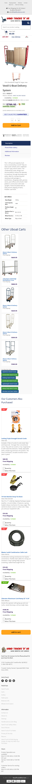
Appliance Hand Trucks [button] (9, 372)
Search (25, 23)
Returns (3, 736)
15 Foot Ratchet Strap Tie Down (12, 497)
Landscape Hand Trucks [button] (9, 381)
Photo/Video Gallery (11, 147)
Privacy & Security (6, 733)
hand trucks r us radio (8, 730)
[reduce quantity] (12, 120)
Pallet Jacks (4, 698)
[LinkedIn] (14, 680)
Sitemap (20, 2)
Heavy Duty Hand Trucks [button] (9, 388)
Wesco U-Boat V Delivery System (10, 252)
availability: (6, 464)
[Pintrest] (10, 680)
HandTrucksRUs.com (19, 778)
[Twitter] (6, 680)
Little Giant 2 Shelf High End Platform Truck (9, 279)
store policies (5, 727)
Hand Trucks (5, 689)
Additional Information (12, 151)
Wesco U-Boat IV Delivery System (10, 306)
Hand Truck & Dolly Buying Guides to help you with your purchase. (10, 741)
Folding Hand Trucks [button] (8, 378)
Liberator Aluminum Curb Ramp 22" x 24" (15, 598)
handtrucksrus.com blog (9, 722)
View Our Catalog (19, 4)
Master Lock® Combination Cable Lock (14, 552)
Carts (2, 692)
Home (6, 2)
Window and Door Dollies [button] (10, 391)
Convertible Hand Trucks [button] (9, 375)
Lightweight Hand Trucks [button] (9, 384)
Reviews (7, 155)
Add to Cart (16, 125)
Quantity (8, 468)
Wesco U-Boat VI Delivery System (10, 332)
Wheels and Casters (7, 704)
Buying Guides (12, 2)
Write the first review (19, 95)
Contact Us (4, 713)
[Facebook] (2, 680)
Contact (25, 2)
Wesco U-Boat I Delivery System (9, 359)
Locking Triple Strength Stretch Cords (14, 438)
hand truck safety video (8, 724)
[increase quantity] (19, 120)
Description (9, 143)
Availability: (8, 98)
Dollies (3, 695)
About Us (11, 4)
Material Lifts (5, 701)
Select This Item (9, 471)
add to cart (16, 632)
